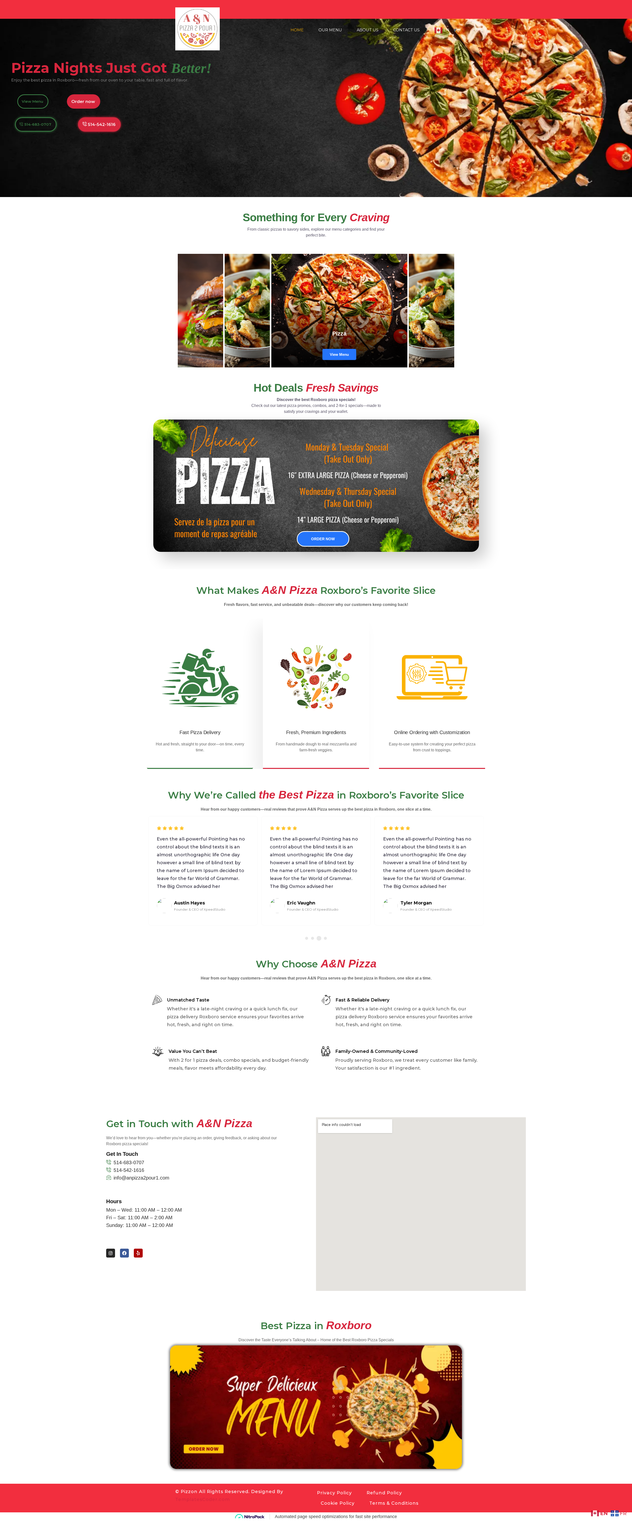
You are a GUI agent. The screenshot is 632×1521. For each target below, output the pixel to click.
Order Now (323, 539)
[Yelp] (138, 1253)
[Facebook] (124, 1253)
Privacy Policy (334, 1493)
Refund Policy (384, 1493)
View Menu (339, 354)
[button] (306, 938)
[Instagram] (110, 1253)
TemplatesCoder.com (202, 1499)
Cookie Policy (338, 1503)
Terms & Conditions (393, 1503)
